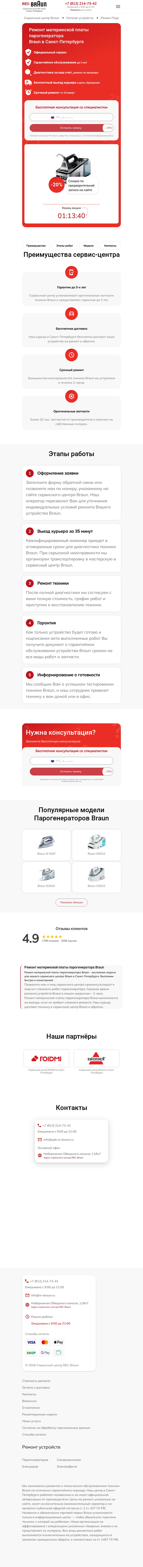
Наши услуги (31, 1421)
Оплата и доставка (36, 1387)
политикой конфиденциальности (98, 135)
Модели (88, 245)
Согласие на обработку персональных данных (56, 1428)
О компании (31, 1407)
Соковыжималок (69, 1460)
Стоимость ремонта (36, 1381)
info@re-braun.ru (43, 1295)
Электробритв (67, 1466)
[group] (46, 1062)
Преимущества (36, 245)
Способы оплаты (34, 1434)
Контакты (110, 245)
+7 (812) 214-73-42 (81, 3)
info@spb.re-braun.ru (58, 1139)
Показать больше (71, 902)
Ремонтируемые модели (39, 1414)
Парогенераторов (35, 1460)
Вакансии (29, 1401)
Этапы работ (64, 245)
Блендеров (30, 1466)
